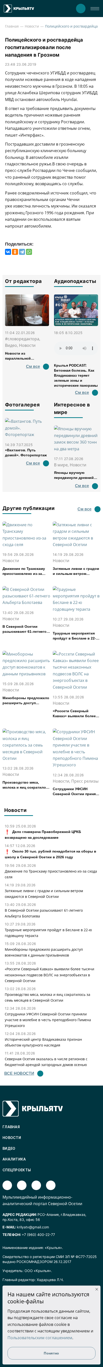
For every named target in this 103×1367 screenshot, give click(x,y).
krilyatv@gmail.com (33, 1227)
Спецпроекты (16, 1170)
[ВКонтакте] (8, 252)
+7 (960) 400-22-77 (38, 1234)
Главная (12, 26)
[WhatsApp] (29, 252)
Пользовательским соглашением (40, 1337)
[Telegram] (22, 252)
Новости (32, 26)
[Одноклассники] (15, 252)
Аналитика (14, 1159)
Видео (9, 1148)
